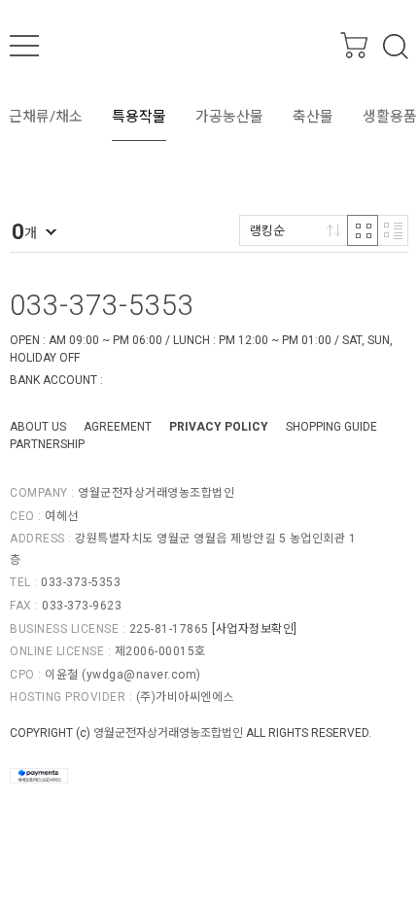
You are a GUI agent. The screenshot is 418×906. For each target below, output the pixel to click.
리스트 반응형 (392, 230)
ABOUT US (38, 427)
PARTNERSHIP (47, 444)
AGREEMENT (118, 427)
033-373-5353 (102, 305)
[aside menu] (24, 45)
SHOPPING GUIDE (331, 427)
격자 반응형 (362, 230)
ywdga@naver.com (142, 674)
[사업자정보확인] (254, 629)
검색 (395, 46)
